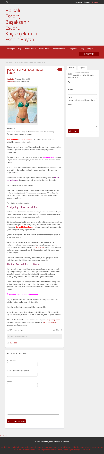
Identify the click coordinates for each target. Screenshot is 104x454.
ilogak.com (3, 436)
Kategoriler (72, 49)
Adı (69, 82)
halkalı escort (39, 247)
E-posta (71, 89)
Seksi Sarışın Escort (50, 322)
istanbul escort (34, 450)
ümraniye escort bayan (81, 450)
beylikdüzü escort (7, 447)
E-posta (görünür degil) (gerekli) (18, 371)
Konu (70, 97)
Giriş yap (95, 2)
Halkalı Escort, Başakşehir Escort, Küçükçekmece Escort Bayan (21, 25)
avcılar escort (24, 450)
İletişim (90, 49)
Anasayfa (11, 49)
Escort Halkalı (44, 49)
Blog (82, 49)
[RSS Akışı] (7, 2)
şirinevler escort (78, 447)
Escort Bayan (18, 62)
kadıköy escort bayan (65, 450)
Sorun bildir (13, 343)
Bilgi (19, 49)
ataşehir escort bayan (49, 450)
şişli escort (29, 447)
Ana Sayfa (9, 62)
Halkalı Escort (30, 49)
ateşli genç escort (53, 320)
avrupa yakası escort (49, 447)
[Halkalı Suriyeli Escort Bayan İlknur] (22, 105)
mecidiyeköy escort (65, 447)
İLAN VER (89, 54)
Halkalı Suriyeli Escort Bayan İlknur (26, 71)
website (9, 381)
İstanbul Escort (59, 49)
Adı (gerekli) (11, 360)
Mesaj (70, 104)
